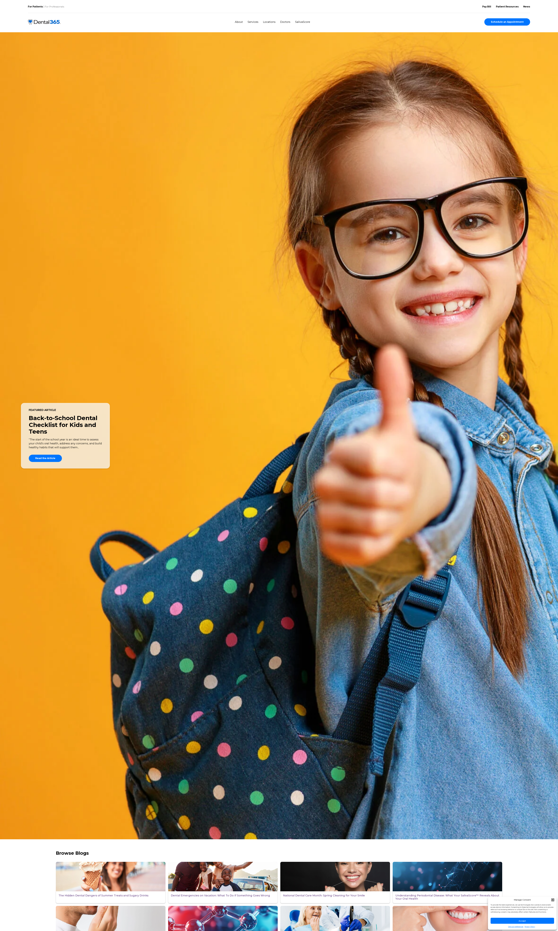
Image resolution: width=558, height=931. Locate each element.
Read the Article (45, 458)
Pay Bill (486, 6)
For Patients (35, 6)
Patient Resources (507, 6)
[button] (552, 900)
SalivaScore (302, 22)
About (239, 22)
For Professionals (54, 6)
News (526, 6)
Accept (522, 921)
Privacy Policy (530, 927)
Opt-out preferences (515, 927)
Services (253, 22)
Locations (269, 22)
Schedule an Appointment (507, 21)
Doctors (285, 22)
